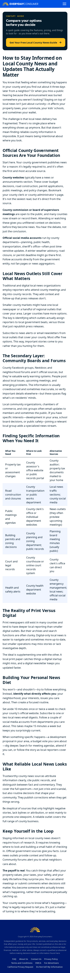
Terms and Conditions (21, 963)
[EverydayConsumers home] (20, 3)
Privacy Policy (51, 959)
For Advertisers (51, 963)
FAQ (14, 959)
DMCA (38, 963)
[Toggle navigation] (64, 3)
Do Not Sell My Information (49, 967)
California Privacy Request (20, 967)
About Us (23, 959)
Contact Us (36, 959)
